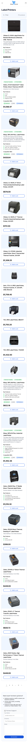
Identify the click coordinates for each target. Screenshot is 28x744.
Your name (7, 713)
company (6, 718)
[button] (2, 3)
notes (5, 724)
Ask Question (14, 736)
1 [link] (6, 685)
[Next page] (21, 685)
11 (18, 685)
